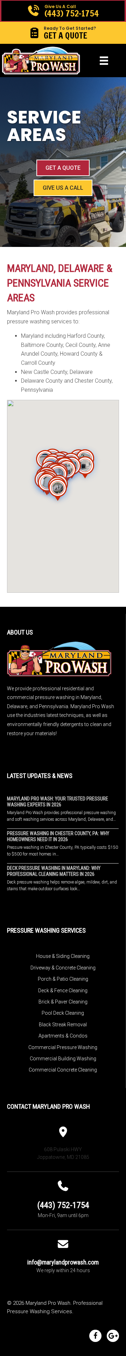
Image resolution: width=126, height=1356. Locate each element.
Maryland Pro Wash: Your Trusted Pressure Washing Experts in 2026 (57, 801)
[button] (63, 11)
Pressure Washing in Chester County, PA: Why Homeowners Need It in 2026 (58, 836)
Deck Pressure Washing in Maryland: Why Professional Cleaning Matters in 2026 (53, 871)
